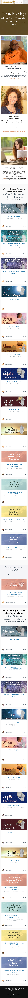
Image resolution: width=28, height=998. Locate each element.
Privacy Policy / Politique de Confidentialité (14, 996)
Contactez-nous (14, 990)
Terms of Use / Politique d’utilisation (14, 994)
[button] (26, 2)
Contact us (14, 992)
